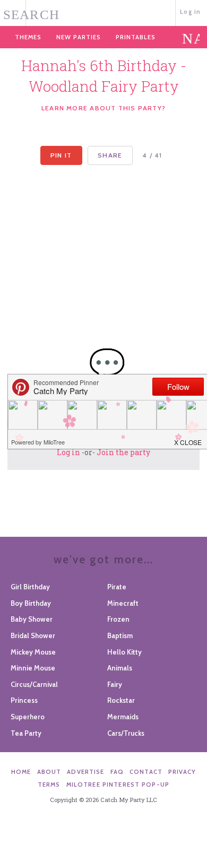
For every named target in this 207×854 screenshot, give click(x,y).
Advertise (85, 771)
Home (21, 771)
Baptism (120, 635)
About (49, 771)
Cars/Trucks (125, 733)
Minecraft (123, 603)
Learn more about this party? (103, 108)
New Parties (78, 37)
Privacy (182, 771)
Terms (49, 784)
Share (110, 155)
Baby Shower (32, 619)
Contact (146, 771)
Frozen (118, 619)
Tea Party (26, 733)
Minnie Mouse (33, 668)
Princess (24, 700)
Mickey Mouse (33, 652)
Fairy (114, 684)
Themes (28, 37)
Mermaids (123, 716)
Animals (119, 668)
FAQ (117, 771)
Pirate (116, 586)
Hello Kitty (124, 652)
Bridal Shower (33, 635)
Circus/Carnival (34, 684)
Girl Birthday (30, 586)
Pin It (61, 155)
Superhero (28, 716)
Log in (190, 11)
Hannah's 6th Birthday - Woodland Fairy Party (103, 76)
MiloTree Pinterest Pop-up (117, 784)
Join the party (123, 452)
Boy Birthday (31, 603)
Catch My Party (103, 12)
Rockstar (121, 700)
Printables (136, 37)
